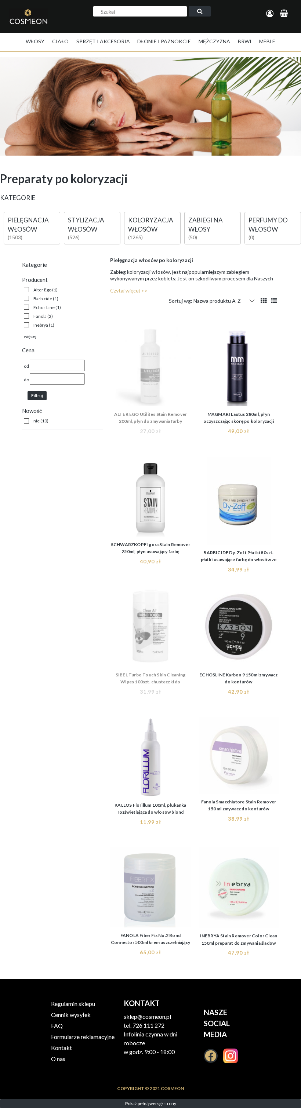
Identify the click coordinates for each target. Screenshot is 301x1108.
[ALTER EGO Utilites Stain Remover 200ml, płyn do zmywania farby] (150, 366)
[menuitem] (35, 41)
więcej (30, 336)
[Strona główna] (30, 24)
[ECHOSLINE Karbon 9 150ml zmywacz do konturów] (239, 627)
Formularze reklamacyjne (83, 1036)
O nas (58, 1058)
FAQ (57, 1025)
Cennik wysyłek (71, 1014)
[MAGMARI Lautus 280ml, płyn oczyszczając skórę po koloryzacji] (239, 366)
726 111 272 (148, 1025)
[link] (41, 290)
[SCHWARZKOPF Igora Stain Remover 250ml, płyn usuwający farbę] (150, 497)
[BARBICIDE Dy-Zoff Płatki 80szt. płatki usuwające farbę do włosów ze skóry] (239, 501)
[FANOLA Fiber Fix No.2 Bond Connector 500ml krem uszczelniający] (150, 887)
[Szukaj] (200, 11)
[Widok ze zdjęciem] (263, 300)
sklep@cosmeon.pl (147, 1016)
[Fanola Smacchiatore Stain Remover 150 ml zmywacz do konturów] (239, 755)
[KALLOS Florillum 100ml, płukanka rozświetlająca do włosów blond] (150, 757)
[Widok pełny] (274, 300)
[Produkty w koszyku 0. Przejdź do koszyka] (285, 14)
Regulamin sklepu (73, 1003)
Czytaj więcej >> (129, 290)
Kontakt (61, 1047)
